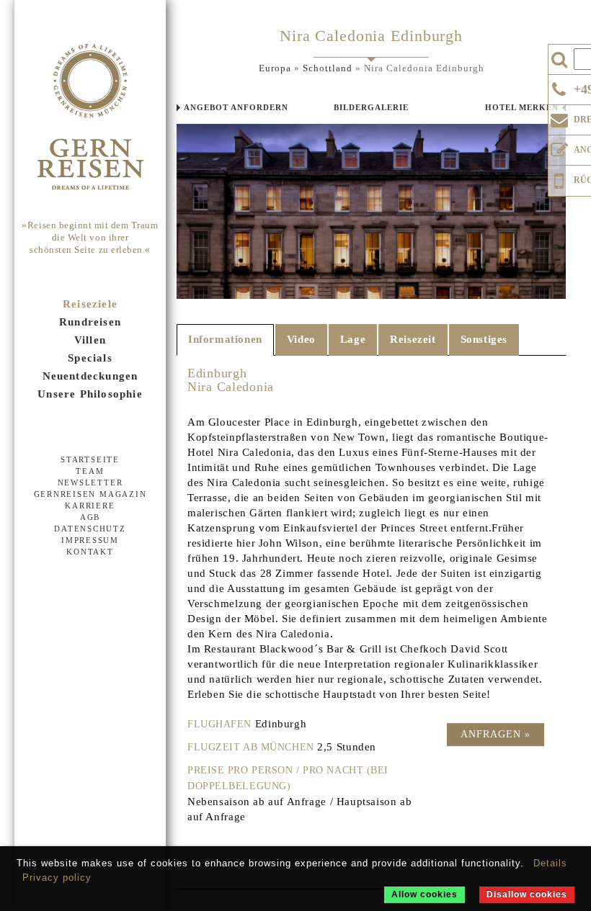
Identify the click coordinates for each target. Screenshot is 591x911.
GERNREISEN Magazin (90, 494)
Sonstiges (484, 339)
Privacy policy (57, 877)
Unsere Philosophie (90, 394)
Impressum (90, 540)
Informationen (225, 339)
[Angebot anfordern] (559, 146)
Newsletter (90, 482)
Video (301, 339)
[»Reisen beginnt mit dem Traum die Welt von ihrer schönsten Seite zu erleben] (90, 118)
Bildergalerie (371, 107)
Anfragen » (495, 734)
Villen (90, 340)
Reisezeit (412, 339)
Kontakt (89, 551)
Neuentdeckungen (90, 376)
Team (90, 471)
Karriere (90, 505)
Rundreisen (90, 322)
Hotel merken (522, 107)
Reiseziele (90, 304)
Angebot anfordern (236, 107)
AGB (90, 517)
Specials (90, 358)
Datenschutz (89, 528)
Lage (352, 339)
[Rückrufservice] (559, 179)
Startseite (90, 459)
